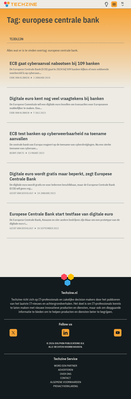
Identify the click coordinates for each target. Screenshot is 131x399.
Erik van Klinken (19, 77)
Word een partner (65, 365)
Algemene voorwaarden (65, 382)
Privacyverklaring (65, 386)
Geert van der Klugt (21, 193)
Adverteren (65, 369)
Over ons (65, 373)
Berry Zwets (17, 153)
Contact (65, 378)
